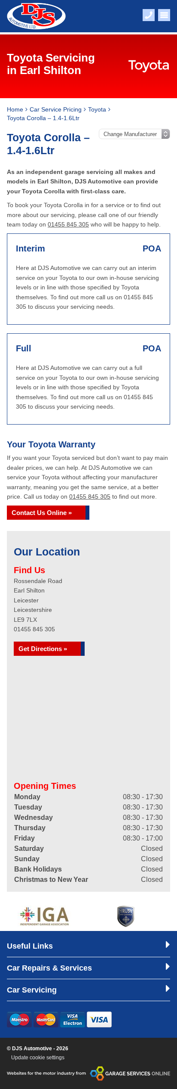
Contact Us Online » (42, 512)
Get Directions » (42, 648)
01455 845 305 (68, 224)
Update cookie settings (37, 1058)
